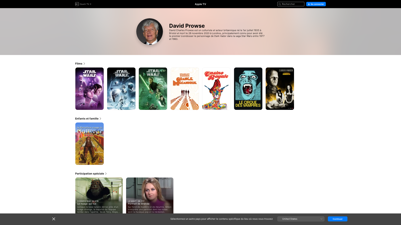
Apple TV (200, 4)
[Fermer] (53, 219)
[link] (80, 63)
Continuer (338, 219)
